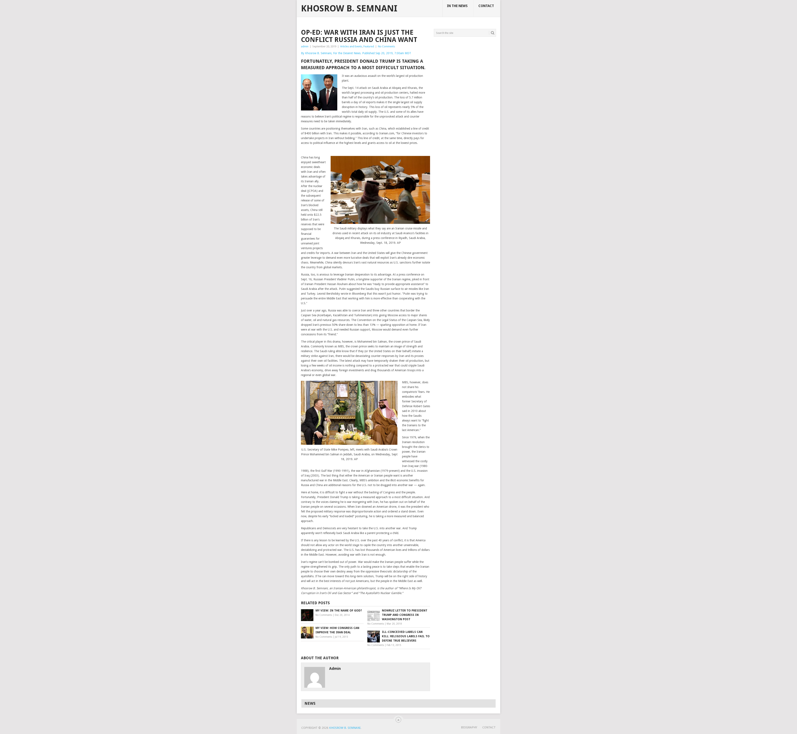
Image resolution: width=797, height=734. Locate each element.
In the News (457, 6)
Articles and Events (351, 46)
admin (304, 46)
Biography (469, 727)
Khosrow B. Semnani (349, 8)
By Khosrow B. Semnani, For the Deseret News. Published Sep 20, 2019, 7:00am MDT (356, 53)
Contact (486, 6)
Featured (368, 46)
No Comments (386, 46)
